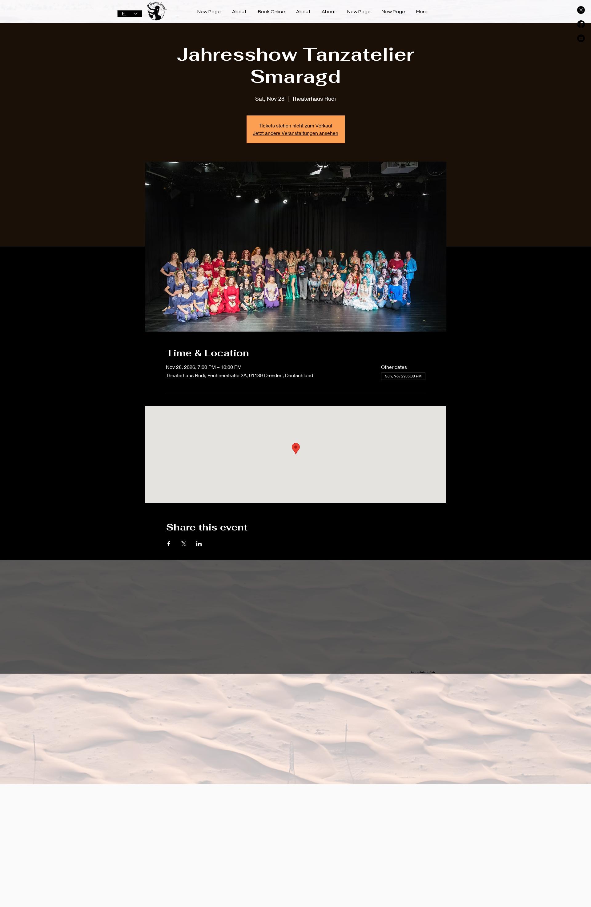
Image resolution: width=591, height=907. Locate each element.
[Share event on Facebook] (169, 543)
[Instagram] (581, 10)
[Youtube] (581, 38)
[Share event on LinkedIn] (199, 543)
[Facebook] (581, 24)
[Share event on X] (184, 543)
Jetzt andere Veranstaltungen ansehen (295, 133)
